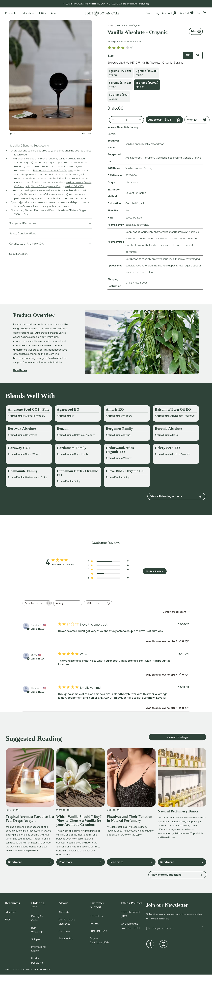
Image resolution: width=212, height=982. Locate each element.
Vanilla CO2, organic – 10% (45, 186)
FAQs (8, 919)
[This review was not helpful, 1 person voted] (186, 641)
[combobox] (67, 603)
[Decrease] (111, 119)
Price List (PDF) (98, 930)
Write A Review (154, 571)
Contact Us (96, 916)
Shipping (36, 939)
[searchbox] (34, 603)
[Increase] (138, 119)
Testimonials (66, 938)
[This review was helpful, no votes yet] (180, 641)
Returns (94, 923)
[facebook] (150, 944)
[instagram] (163, 944)
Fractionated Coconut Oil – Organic (53, 170)
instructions (77, 162)
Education (10, 912)
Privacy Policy (12, 969)
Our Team (64, 931)
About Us (64, 912)
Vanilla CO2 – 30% (74, 186)
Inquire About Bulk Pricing (122, 127)
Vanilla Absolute (74, 182)
